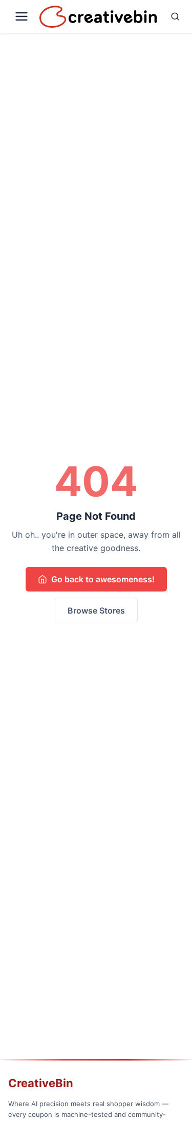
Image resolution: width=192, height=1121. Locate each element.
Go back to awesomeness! (103, 579)
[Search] (172, 16)
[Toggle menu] (21, 16)
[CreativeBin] (98, 17)
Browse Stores (96, 610)
